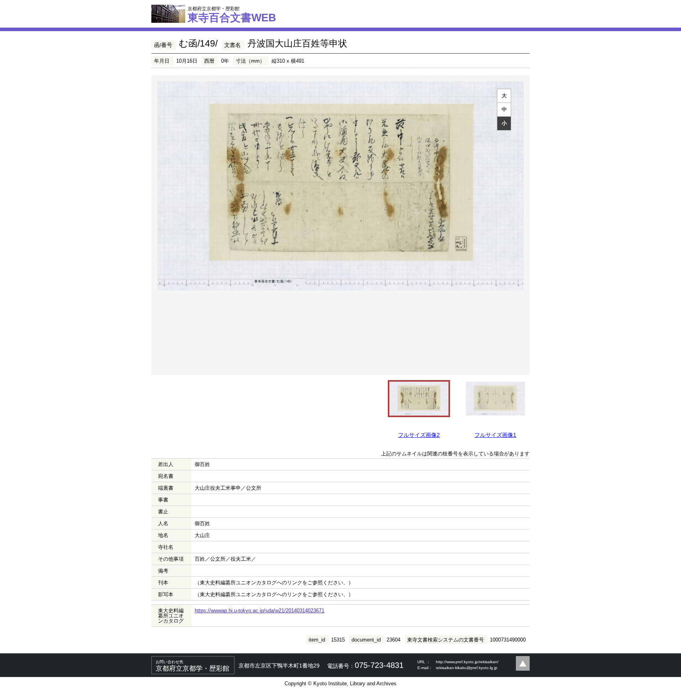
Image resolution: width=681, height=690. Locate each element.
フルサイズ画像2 (419, 435)
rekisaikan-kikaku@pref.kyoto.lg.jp (466, 668)
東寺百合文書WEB (232, 14)
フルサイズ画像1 (495, 435)
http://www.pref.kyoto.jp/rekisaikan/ (467, 662)
